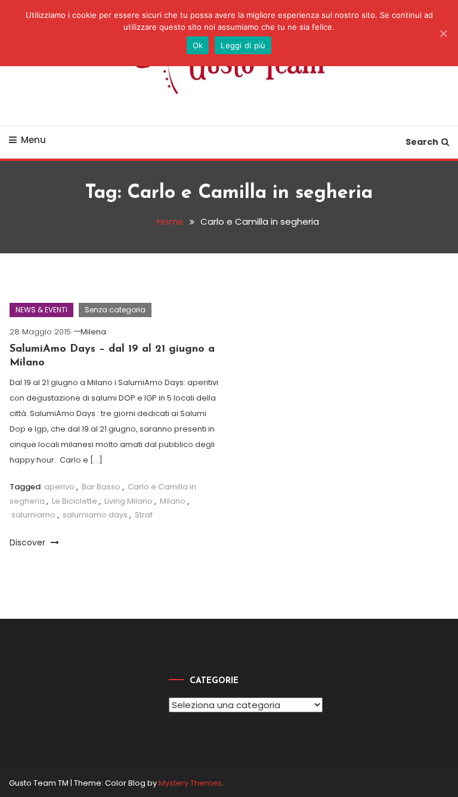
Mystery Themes (190, 783)
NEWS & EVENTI (41, 310)
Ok (198, 45)
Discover (29, 542)
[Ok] (443, 33)
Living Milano (128, 501)
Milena (93, 331)
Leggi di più (243, 45)
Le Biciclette (74, 501)
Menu (33, 140)
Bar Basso (101, 486)
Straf (144, 514)
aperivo (59, 486)
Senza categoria (115, 310)
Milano (172, 501)
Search (422, 142)
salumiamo (33, 514)
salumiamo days (95, 514)
